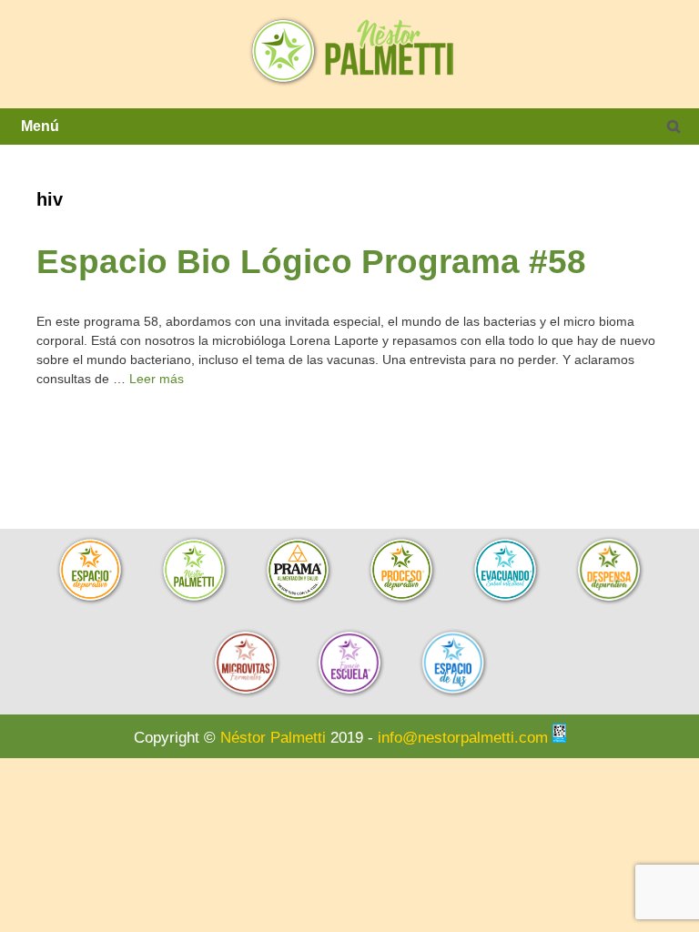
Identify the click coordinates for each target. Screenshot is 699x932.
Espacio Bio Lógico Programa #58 (311, 261)
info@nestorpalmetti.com (463, 737)
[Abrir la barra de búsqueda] (673, 126)
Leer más (156, 378)
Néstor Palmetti (273, 737)
